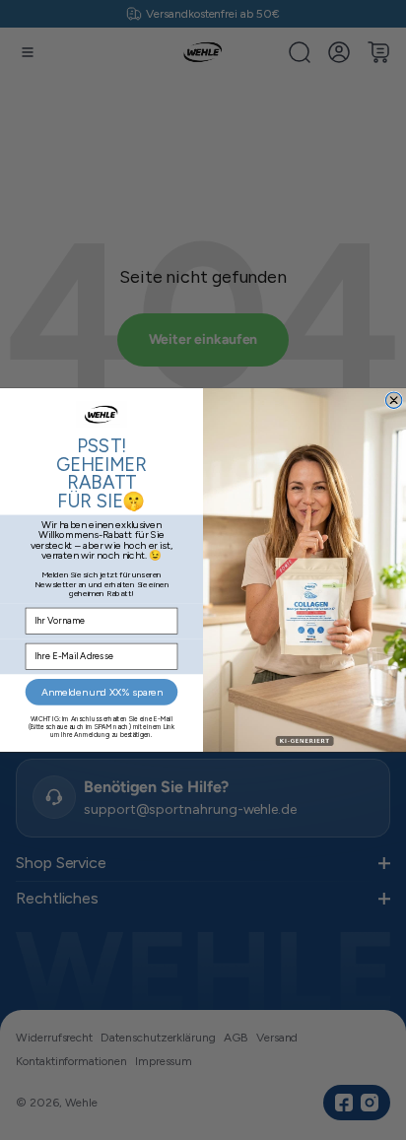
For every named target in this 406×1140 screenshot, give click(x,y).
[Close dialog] (393, 400)
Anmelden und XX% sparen (102, 692)
